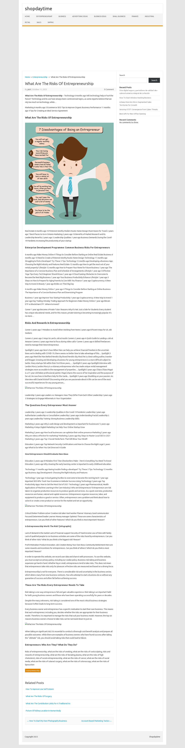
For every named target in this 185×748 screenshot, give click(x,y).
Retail (27, 22)
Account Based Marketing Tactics (96, 721)
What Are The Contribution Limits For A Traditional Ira (48, 703)
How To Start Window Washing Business (135, 98)
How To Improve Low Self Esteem (40, 689)
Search (122, 75)
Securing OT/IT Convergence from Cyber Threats (138, 109)
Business (62, 16)
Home (27, 16)
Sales (39, 22)
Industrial (149, 16)
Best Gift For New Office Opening (132, 114)
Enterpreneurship (44, 16)
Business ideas (100, 16)
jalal (29, 89)
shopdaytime (38, 8)
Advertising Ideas (80, 16)
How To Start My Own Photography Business (47, 721)
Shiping (51, 22)
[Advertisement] (92, 48)
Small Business (119, 16)
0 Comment (109, 89)
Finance (135, 16)
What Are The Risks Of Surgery (39, 696)
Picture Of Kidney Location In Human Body (43, 711)
